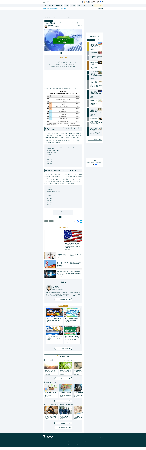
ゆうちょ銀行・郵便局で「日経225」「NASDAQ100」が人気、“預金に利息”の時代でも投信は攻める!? (96, 74)
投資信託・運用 (59, 5)
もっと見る (63, 378)
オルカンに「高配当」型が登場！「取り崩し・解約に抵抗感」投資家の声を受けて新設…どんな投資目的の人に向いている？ (96, 84)
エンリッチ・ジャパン (88, 5)
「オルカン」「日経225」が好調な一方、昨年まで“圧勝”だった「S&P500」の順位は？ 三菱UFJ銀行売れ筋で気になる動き (96, 131)
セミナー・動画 (98, 5)
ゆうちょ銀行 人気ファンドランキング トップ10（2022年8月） (61, 17)
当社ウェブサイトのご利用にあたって (64, 444)
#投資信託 (44, 8)
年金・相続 (73, 5)
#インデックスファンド (61, 8)
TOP (43, 17)
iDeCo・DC (50, 5)
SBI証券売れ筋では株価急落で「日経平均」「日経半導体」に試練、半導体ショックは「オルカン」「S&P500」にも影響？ (96, 94)
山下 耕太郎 (50, 25)
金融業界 (79, 5)
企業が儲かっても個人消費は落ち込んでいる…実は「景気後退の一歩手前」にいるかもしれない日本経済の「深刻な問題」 (96, 121)
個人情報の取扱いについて (48, 444)
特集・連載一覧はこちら (63, 427)
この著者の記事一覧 (63, 299)
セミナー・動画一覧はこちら (63, 348)
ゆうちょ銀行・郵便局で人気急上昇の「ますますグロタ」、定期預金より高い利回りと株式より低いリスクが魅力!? (96, 46)
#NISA (48, 8)
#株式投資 (55, 8)
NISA (45, 5)
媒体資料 (76, 444)
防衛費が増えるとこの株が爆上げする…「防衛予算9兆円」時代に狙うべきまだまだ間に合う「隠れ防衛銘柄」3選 (96, 112)
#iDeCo (51, 8)
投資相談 (66, 5)
